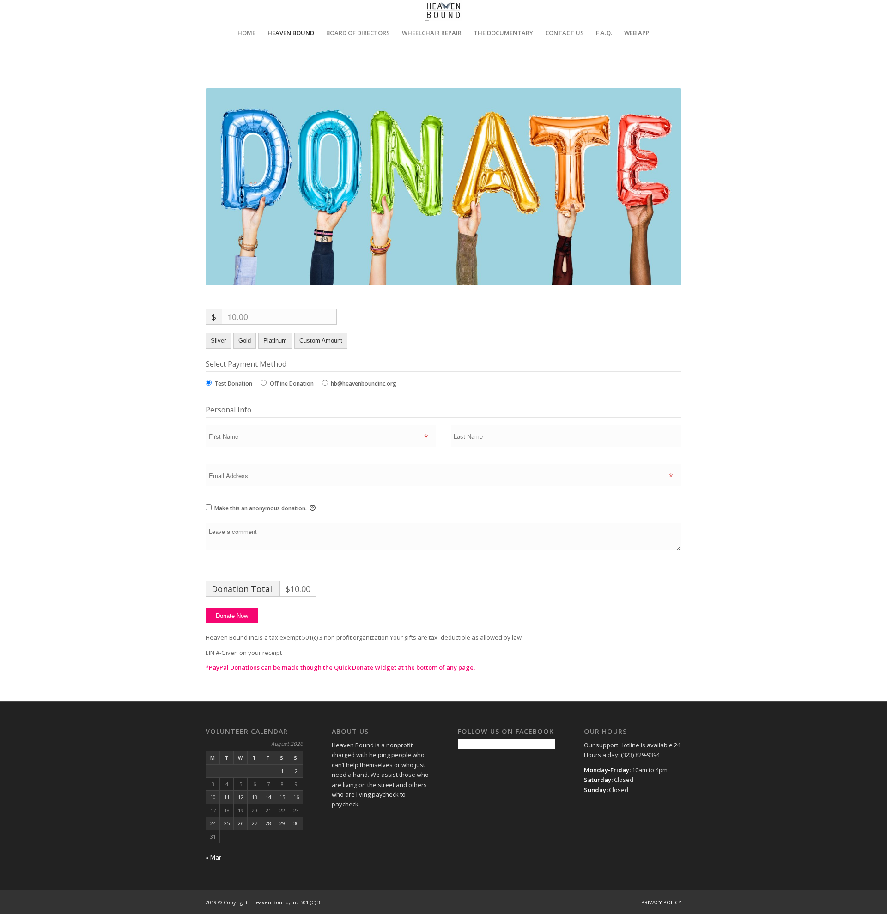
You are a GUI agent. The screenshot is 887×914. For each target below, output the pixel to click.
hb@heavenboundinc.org (363, 383)
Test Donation (233, 383)
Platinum (275, 340)
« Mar (213, 857)
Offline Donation (292, 383)
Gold (244, 340)
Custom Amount (320, 340)
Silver (218, 340)
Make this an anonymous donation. (260, 508)
